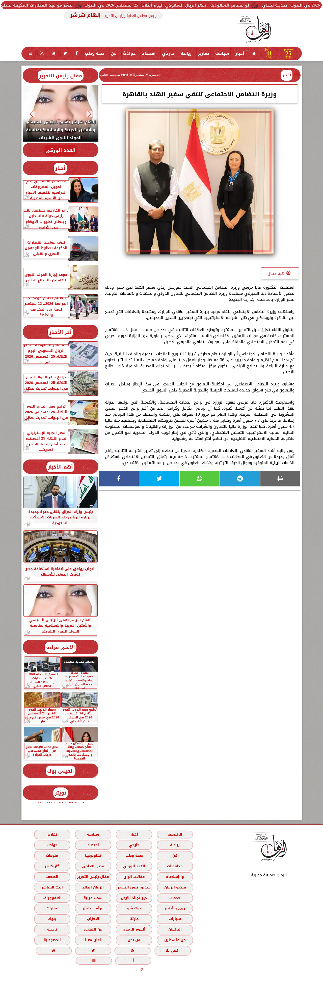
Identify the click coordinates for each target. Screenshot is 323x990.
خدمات (174, 898)
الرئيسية (175, 834)
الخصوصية (52, 940)
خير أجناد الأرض (134, 898)
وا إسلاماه (175, 876)
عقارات (52, 908)
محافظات (175, 866)
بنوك (52, 918)
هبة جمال (275, 273)
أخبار (239, 53)
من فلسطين (174, 940)
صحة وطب (94, 53)
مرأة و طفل (93, 908)
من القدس (93, 929)
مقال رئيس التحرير (60, 75)
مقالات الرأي (134, 876)
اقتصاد (149, 53)
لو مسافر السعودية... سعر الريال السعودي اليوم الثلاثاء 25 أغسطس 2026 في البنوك (200, 5)
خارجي (168, 53)
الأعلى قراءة (60, 647)
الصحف (52, 876)
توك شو (134, 908)
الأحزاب (93, 918)
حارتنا (134, 918)
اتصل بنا (173, 950)
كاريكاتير (52, 866)
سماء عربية (93, 898)
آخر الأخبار (60, 332)
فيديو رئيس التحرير (133, 887)
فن (114, 53)
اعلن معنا (93, 940)
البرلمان (174, 929)
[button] (89, 114)
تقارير (203, 53)
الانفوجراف (52, 898)
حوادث (129, 53)
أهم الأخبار (60, 467)
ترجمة (52, 929)
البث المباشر (52, 887)
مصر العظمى (93, 866)
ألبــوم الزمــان (134, 929)
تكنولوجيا (93, 855)
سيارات (175, 918)
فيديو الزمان (175, 887)
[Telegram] (240, 478)
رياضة (186, 53)
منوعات (52, 855)
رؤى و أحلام (175, 908)
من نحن (134, 940)
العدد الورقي (60, 150)
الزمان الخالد (92, 887)
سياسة (222, 53)
